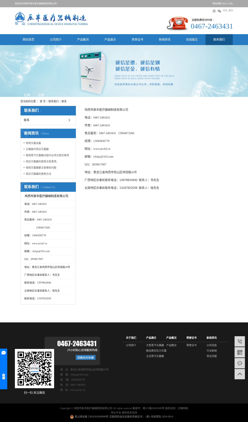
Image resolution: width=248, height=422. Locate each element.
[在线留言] (240, 363)
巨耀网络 (183, 408)
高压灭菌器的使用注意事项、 (42, 161)
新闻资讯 (164, 39)
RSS (225, 3)
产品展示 (110, 39)
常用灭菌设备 (33, 143)
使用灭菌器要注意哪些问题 (41, 167)
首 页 (43, 101)
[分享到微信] (219, 11)
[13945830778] (240, 341)
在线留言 (192, 39)
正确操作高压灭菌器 (37, 149)
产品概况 (83, 39)
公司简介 (56, 39)
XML (230, 3)
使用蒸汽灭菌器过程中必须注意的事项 (47, 155)
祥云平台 (116, 412)
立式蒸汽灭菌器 (155, 356)
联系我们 (219, 39)
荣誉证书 (137, 39)
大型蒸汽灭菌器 (155, 345)
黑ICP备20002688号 (153, 408)
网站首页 (28, 39)
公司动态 (212, 345)
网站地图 (217, 3)
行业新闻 (212, 350)
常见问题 (212, 356)
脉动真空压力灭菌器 (157, 350)
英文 (231, 10)
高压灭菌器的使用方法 (38, 173)
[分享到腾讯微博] (214, 11)
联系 (27, 120)
